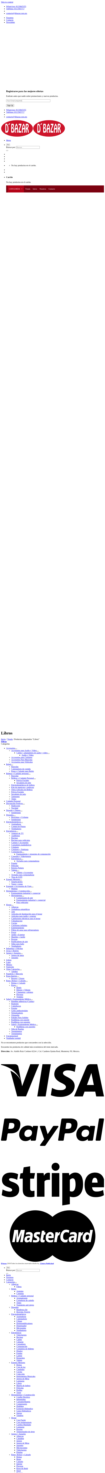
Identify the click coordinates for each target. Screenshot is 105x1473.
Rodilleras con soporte (20, 1020)
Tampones (15, 796)
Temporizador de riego (25, 1432)
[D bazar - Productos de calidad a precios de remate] (33, 136)
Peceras (14, 939)
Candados (20, 1369)
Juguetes (14, 958)
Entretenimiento (17, 928)
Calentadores (21, 1319)
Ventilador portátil (13, 1038)
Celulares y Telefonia (19, 849)
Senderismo (16, 813)
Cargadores (21, 1344)
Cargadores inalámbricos (21, 845)
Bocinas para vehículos (20, 840)
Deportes (9, 815)
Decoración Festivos (14, 803)
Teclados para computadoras (27, 861)
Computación (16, 852)
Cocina (14, 923)
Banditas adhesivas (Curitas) (22, 1001)
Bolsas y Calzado (18, 983)
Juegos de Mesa (22, 1379)
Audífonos (15, 836)
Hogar (8, 905)
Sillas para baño (17, 944)
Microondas (21, 1328)
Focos (13, 932)
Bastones (15, 1004)
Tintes (13, 799)
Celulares (15, 847)
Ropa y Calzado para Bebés (22, 771)
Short (18, 1471)
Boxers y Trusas (17, 978)
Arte (13, 912)
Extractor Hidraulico (24, 1409)
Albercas (14, 907)
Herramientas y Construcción (18, 891)
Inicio (35, 189)
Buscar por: (10, 147)
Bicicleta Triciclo (23, 1312)
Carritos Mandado (23, 1425)
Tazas (18, 1392)
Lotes (8, 962)
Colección (20, 1374)
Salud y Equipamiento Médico (18, 999)
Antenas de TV (17, 833)
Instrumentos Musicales (25, 1376)
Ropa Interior (11, 976)
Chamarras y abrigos (24, 992)
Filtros (19, 1287)
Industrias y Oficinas (14, 948)
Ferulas (14, 1008)
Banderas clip (21, 1310)
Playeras (19, 994)
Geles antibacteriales (19, 1011)
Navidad (14, 808)
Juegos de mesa (17, 955)
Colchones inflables (19, 925)
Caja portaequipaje (24, 1422)
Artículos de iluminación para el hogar (26, 914)
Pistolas (19, 1452)
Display (19, 1351)
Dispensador (21, 1326)
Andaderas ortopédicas (20, 909)
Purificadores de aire (19, 941)
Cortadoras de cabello (25, 1300)
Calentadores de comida (21, 769)
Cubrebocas (16, 1006)
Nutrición (10, 967)
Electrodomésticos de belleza (23, 785)
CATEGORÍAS (14, 189)
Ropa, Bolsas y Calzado (16, 981)
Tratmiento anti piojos (25, 1305)
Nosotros (9, 18)
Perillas (19, 1390)
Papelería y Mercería (14, 974)
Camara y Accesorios (19, 842)
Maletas (14, 889)
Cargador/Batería (23, 1402)
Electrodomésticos (13, 822)
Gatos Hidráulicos (23, 1411)
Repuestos (20, 1358)
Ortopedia (15, 1015)
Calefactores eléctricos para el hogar (25, 918)
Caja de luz (20, 1367)
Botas (18, 1459)
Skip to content (7, 2)
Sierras (19, 1413)
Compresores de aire (24, 898)
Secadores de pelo (23, 783)
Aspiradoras (16, 824)
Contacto (9, 20)
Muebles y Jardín (18, 937)
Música (9, 964)
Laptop (19, 1356)
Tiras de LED (16, 877)
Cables (19, 1339)
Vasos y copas (17, 884)
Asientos (19, 1291)
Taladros (19, 1415)
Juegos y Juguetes (13, 953)
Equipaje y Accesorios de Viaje (18, 886)
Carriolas (20, 1293)
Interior (19, 1464)
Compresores (21, 1404)
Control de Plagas (18, 826)
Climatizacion (16, 921)
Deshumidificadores (24, 1323)
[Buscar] (7, 150)
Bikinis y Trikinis (23, 990)
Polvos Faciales (22, 780)
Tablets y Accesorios (24, 872)
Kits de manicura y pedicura (22, 787)
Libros (8, 960)
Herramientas (16, 895)
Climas (19, 1321)
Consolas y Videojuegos (21, 856)
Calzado (19, 1461)
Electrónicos (11, 831)
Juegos (19, 1441)
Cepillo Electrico (23, 1397)
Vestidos (19, 997)
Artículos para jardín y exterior (23, 916)
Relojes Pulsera (17, 868)
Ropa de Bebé (22, 1468)
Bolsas (19, 1365)
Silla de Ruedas (17, 1029)
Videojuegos (21, 1335)
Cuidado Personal (13, 801)
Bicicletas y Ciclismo (19, 817)
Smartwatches (17, 882)
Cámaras (19, 1342)
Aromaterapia (21, 1298)
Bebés (18, 988)
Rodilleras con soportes (20, 1022)
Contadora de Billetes (25, 1349)
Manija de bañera (23, 1386)
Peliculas (20, 1388)
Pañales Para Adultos (19, 1017)
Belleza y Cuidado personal (17, 773)
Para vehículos (22, 902)
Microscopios (21, 1448)
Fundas (14, 863)
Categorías (10, 1282)
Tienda (27, 189)
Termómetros (16, 1031)
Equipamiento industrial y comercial (25, 893)
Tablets (14, 870)
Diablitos (20, 1406)
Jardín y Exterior (18, 935)
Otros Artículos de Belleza (22, 790)
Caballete (20, 1438)
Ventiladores (16, 829)
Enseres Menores (13, 879)
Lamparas (20, 1381)
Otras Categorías (13, 969)
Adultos (14, 971)
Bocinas (14, 838)
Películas (14, 866)
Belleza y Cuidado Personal (22, 778)
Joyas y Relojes (12, 951)
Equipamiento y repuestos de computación (33, 854)
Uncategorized (12, 1036)
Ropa (13, 985)
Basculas (14, 767)
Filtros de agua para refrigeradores (25, 930)
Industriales (21, 1399)
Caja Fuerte (21, 1420)
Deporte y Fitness (13, 810)
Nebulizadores (17, 1013)
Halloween (15, 806)
